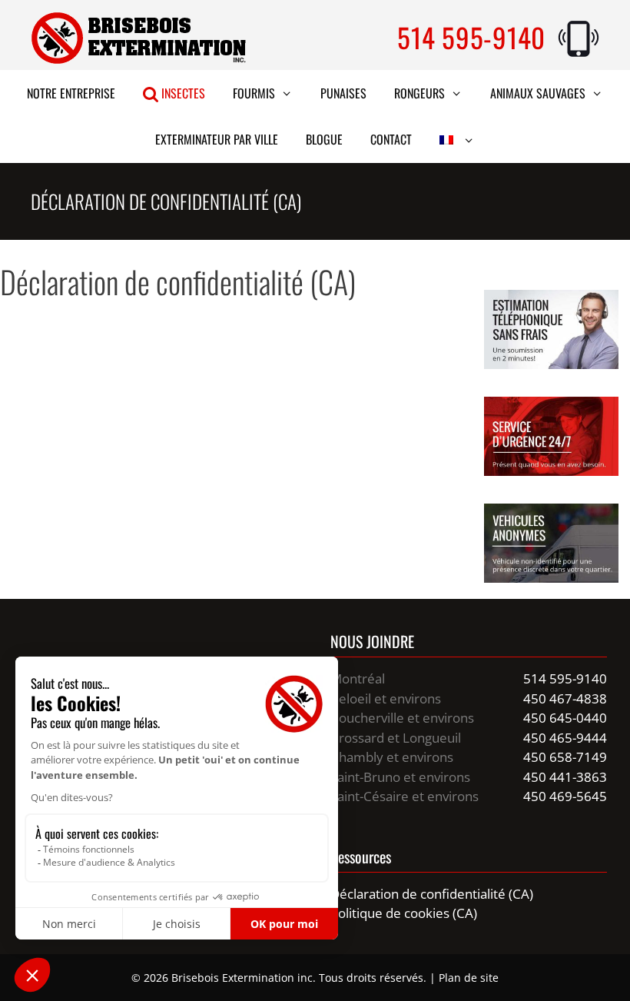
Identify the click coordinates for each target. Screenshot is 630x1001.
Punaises (343, 93)
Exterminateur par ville (216, 139)
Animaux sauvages (537, 93)
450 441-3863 (565, 777)
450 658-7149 (565, 757)
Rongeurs (419, 93)
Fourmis (254, 93)
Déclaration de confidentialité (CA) (431, 894)
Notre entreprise (71, 93)
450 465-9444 (565, 738)
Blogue (324, 139)
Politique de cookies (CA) (403, 913)
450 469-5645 (565, 796)
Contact (391, 139)
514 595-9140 (471, 37)
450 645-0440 (565, 718)
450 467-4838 (565, 698)
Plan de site (469, 977)
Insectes (181, 93)
